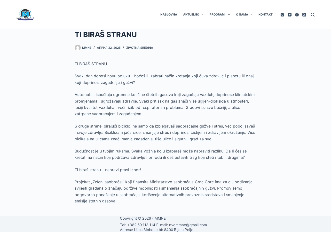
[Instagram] (282, 14)
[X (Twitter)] (304, 14)
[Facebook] (297, 14)
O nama (242, 14)
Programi (217, 14)
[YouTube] (290, 14)
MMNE (160, 218)
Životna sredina (139, 47)
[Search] (313, 14)
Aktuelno (191, 14)
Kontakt (266, 14)
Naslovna (168, 14)
